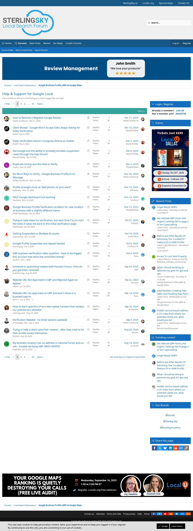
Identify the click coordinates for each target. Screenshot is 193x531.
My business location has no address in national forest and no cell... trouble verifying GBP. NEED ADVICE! (48, 344)
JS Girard (134, 345)
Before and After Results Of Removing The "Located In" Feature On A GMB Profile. (171, 239)
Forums (22, 43)
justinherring (18, 273)
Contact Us (183, 3)
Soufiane (17, 200)
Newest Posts (164, 201)
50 (33, 103)
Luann (15, 167)
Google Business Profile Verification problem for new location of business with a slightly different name (48, 208)
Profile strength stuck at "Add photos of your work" (42, 187)
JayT (136, 269)
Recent (46, 43)
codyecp (134, 223)
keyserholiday (132, 130)
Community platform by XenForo (96, 521)
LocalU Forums (73, 43)
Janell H (16, 259)
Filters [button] (140, 111)
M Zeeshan (133, 309)
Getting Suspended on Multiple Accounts (36, 233)
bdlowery (17, 190)
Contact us (89, 513)
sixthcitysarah (19, 313)
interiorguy (18, 226)
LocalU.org (148, 3)
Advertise (100, 513)
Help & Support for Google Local (27, 93)
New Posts (35, 43)
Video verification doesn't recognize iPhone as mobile (43, 141)
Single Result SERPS (167, 206)
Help (140, 513)
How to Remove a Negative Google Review (37, 117)
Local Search (162, 212)
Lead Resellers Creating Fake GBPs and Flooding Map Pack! (172, 292)
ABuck (15, 286)
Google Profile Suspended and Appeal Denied (39, 243)
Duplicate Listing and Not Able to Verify (35, 164)
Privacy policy (129, 513)
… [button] (28, 103)
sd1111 (16, 299)
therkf (15, 134)
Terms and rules (114, 513)
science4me (18, 236)
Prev (8, 103)
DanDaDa (17, 349)
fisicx (136, 256)
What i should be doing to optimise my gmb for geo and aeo (172, 270)
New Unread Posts (24, 50)
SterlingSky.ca (130, 3)
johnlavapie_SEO (20, 322)
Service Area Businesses (167, 328)
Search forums (41, 50)
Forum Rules (7, 50)
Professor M (133, 246)
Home (8, 43)
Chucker (134, 282)
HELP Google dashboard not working (34, 197)
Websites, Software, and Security (171, 262)
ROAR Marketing (20, 213)
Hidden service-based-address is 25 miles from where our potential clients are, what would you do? (172, 315)
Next (39, 103)
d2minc (16, 336)
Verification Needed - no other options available (40, 319)
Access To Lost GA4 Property (172, 256)
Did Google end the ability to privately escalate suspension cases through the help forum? (46, 152)
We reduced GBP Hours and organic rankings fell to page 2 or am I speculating (173, 221)
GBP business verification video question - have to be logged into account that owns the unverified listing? (47, 255)
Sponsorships (166, 3)
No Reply (58, 43)
